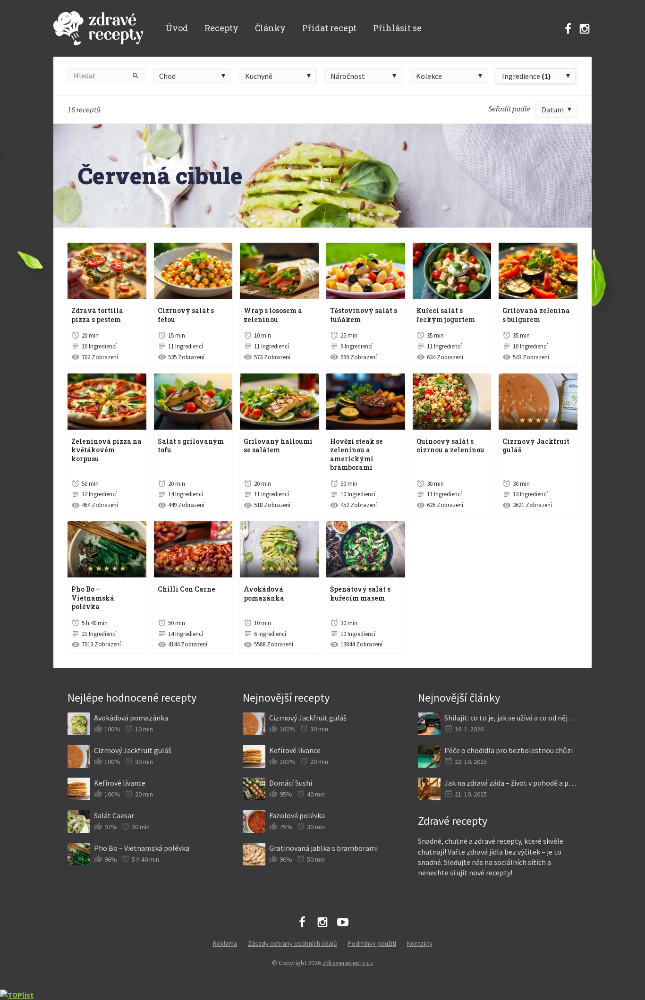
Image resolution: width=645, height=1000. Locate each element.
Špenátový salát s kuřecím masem (360, 593)
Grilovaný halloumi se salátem (278, 446)
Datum (553, 109)
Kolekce (429, 76)
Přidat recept (329, 28)
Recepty (221, 28)
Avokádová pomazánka (264, 593)
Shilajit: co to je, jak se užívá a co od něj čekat (510, 717)
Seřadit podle (509, 108)
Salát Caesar (114, 815)
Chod (167, 76)
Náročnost (348, 76)
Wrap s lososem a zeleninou (273, 315)
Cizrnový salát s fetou (186, 315)
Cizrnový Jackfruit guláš (535, 446)
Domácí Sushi (290, 783)
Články (270, 28)
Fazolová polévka (297, 815)
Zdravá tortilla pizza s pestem (97, 315)
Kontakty (420, 943)
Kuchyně (258, 76)
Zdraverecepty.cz (347, 962)
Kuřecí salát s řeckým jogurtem (445, 315)
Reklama (225, 943)
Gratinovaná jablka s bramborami (323, 848)
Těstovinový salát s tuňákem (363, 315)
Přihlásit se (397, 28)
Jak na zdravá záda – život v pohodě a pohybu (510, 783)
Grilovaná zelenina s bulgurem (536, 315)
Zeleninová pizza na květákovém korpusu (106, 450)
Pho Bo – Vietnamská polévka (92, 598)
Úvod (177, 28)
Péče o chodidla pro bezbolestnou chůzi (508, 750)
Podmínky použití (372, 943)
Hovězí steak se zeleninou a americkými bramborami (356, 454)
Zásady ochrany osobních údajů (292, 943)
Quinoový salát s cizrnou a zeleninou (450, 446)
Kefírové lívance (119, 783)
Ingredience (526, 76)
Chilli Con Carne (186, 589)
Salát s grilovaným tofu (191, 446)
